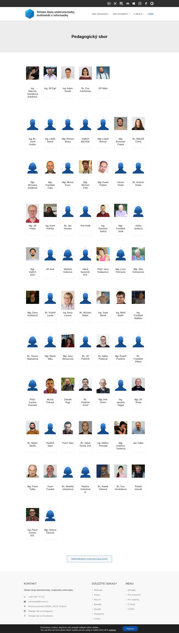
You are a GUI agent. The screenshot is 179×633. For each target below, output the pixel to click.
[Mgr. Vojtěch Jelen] (32, 256)
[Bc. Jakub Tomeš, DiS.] (85, 430)
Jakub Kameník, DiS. (85, 272)
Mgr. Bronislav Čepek (120, 142)
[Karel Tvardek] (50, 474)
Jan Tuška (138, 443)
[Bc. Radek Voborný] (103, 474)
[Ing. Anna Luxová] (67, 300)
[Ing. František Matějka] (138, 300)
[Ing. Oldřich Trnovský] (103, 430)
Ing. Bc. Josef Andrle (32, 142)
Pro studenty (133, 599)
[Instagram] (140, 3)
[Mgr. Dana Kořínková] (32, 300)
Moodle (97, 609)
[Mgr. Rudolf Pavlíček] (120, 343)
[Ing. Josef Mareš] (103, 300)
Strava (97, 595)
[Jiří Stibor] (103, 75)
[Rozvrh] (121, 3)
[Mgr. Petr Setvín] (103, 387)
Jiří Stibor (103, 88)
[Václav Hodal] (120, 169)
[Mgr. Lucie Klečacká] (120, 256)
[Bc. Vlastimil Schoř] (85, 387)
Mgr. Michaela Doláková (32, 185)
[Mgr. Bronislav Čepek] (120, 126)
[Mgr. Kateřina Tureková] (120, 430)
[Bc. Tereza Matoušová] (32, 343)
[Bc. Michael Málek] (85, 300)
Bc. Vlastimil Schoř (85, 402)
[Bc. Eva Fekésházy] (85, 75)
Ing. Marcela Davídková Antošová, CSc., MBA (32, 94)
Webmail (98, 590)
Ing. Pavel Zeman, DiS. (32, 533)
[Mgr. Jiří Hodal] (32, 213)
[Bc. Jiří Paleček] (85, 343)
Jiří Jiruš (50, 269)
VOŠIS (131, 609)
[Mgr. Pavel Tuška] (32, 474)
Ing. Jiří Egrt (50, 88)
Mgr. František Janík (120, 229)
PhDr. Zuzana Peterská (32, 402)
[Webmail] (109, 3)
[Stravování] (115, 3)
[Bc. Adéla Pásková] (103, 343)
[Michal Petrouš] (50, 387)
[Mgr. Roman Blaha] (67, 126)
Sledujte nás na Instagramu (40, 611)
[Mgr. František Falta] (50, 169)
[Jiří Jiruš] (50, 256)
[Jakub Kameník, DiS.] (85, 256)
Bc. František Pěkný (138, 359)
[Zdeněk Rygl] (67, 387)
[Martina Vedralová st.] (85, 474)
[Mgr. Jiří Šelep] (138, 387)
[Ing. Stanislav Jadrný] (103, 213)
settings (112, 630)
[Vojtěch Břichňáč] (85, 126)
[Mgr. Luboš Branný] (103, 126)
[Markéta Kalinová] (67, 256)
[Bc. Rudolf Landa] (50, 300)
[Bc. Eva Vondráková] (120, 474)
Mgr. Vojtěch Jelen (32, 272)
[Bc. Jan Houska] (67, 213)
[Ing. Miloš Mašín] (120, 300)
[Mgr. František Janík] (120, 213)
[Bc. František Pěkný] (138, 343)
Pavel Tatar (67, 443)
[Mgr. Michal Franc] (67, 169)
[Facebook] (146, 3)
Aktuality (132, 590)
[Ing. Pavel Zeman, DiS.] (32, 517)
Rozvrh (97, 599)
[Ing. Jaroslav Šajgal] (120, 387)
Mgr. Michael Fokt (85, 185)
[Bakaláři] (152, 3)
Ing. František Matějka (138, 315)
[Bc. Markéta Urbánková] (67, 474)
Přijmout (130, 629)
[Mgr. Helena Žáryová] (50, 517)
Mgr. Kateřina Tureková (120, 446)
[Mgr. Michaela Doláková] (32, 169)
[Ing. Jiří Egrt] (50, 75)
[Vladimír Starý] (50, 430)
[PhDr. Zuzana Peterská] (32, 387)
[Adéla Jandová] (138, 213)
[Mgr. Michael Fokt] (85, 169)
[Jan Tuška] (138, 430)
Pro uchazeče (134, 595)
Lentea (97, 618)
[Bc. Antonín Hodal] (138, 169)
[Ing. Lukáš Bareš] (50, 126)
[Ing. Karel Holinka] (50, 213)
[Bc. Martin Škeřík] (32, 430)
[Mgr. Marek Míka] (50, 343)
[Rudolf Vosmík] (138, 474)
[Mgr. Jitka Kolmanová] (138, 256)
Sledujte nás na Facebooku (40, 616)
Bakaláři (97, 604)
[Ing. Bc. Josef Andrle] (32, 126)
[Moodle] (127, 3)
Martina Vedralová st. (85, 489)
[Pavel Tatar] (67, 430)
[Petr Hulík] (85, 213)
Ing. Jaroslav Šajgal (120, 402)
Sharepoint (99, 614)
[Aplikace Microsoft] (134, 3)
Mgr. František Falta (50, 185)
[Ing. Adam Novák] (67, 75)
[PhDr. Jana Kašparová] (103, 256)
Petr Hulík (85, 226)
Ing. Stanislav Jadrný (103, 229)
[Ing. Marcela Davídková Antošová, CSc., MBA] (32, 75)
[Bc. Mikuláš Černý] (138, 126)
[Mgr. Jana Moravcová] (67, 343)
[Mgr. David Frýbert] (103, 169)
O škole (131, 604)
